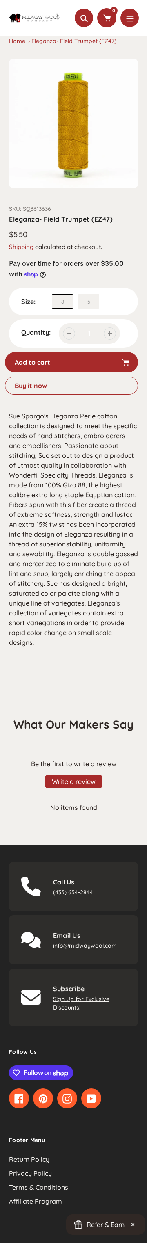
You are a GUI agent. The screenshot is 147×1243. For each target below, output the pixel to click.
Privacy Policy (30, 1173)
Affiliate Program (35, 1201)
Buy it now (31, 386)
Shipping (21, 247)
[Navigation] (129, 18)
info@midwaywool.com (85, 945)
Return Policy (29, 1159)
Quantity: (36, 332)
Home (17, 41)
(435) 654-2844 (73, 892)
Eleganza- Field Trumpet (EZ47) (73, 41)
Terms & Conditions (38, 1187)
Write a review (74, 781)
